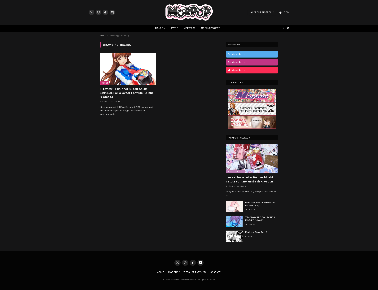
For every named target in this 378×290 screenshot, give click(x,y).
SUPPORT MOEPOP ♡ (262, 12)
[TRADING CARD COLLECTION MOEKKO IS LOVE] (234, 221)
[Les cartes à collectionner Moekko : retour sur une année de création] (252, 158)
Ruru (105, 102)
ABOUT (161, 272)
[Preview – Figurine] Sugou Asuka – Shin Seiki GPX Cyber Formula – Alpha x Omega (127, 93)
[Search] (288, 28)
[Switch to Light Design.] (283, 28)
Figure (105, 83)
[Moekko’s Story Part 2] (234, 236)
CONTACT (215, 272)
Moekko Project (236, 171)
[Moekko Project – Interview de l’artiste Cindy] (234, 206)
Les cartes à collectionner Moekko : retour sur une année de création (251, 179)
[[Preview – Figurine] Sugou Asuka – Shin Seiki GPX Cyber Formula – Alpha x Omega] (128, 69)
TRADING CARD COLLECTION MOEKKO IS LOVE (260, 219)
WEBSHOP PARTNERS (195, 272)
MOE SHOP (174, 272)
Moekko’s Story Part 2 (256, 232)
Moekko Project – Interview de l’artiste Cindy (259, 204)
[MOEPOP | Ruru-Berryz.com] (189, 12)
